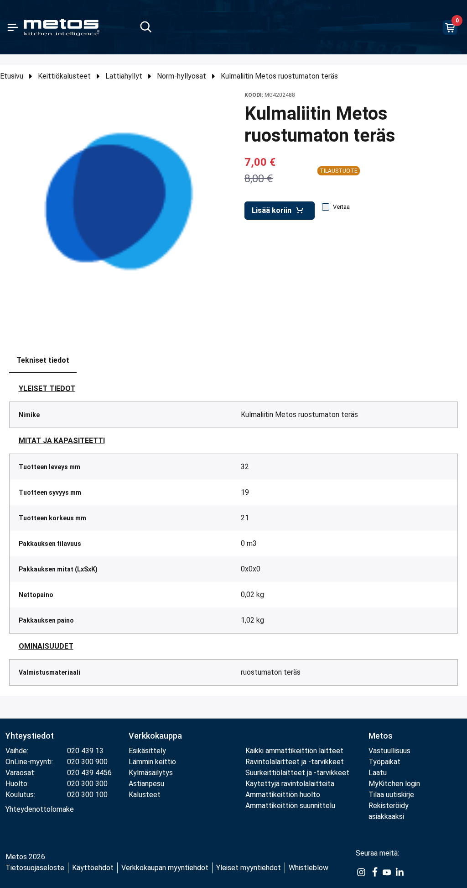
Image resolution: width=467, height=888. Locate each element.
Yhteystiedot (29, 735)
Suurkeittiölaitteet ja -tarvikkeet (297, 772)
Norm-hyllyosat (181, 76)
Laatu (377, 772)
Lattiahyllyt (123, 76)
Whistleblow (308, 867)
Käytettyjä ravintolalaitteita (289, 783)
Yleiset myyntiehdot (248, 867)
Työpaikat (384, 761)
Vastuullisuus (389, 750)
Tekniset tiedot (42, 360)
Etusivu (11, 76)
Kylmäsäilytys (151, 772)
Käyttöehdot (93, 867)
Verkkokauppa (155, 735)
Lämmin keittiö (152, 761)
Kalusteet (145, 794)
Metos (380, 735)
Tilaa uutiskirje (391, 794)
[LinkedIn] (399, 871)
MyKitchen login (394, 783)
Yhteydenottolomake (39, 809)
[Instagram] (361, 871)
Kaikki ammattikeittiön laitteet (294, 750)
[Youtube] (386, 871)
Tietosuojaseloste (34, 867)
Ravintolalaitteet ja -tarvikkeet (294, 761)
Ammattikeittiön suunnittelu (290, 805)
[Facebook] (373, 871)
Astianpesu (146, 783)
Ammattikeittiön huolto (282, 794)
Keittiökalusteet (64, 76)
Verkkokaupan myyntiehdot (164, 867)
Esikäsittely (147, 750)
